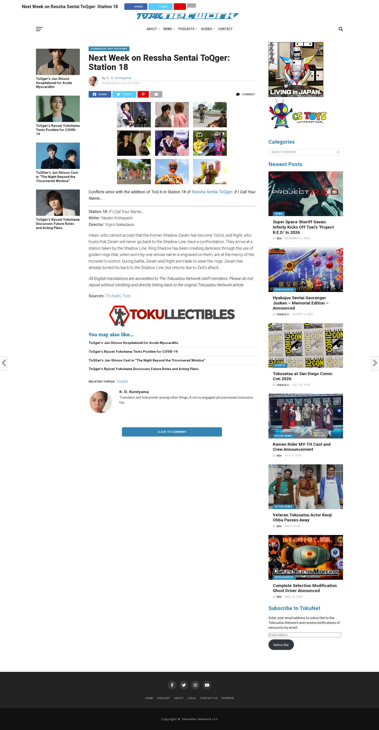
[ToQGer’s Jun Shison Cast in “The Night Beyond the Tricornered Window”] (58, 167)
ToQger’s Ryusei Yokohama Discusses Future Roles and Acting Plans (58, 224)
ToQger (122, 381)
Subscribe (281, 644)
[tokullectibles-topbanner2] (172, 326)
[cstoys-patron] (299, 131)
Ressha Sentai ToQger (212, 192)
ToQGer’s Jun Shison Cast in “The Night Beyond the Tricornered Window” (57, 177)
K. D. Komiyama (119, 78)
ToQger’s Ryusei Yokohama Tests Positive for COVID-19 (58, 130)
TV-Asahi (113, 295)
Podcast (163, 698)
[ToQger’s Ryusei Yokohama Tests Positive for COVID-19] (58, 120)
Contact (225, 29)
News (167, 29)
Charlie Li (283, 314)
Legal (192, 698)
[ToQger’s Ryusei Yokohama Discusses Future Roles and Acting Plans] (58, 214)
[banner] (295, 96)
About (152, 29)
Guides (206, 29)
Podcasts (186, 29)
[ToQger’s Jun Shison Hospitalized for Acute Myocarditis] (58, 74)
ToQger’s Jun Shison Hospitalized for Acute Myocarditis (54, 83)
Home (149, 698)
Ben (279, 238)
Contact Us (209, 698)
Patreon (228, 698)
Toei (126, 295)
